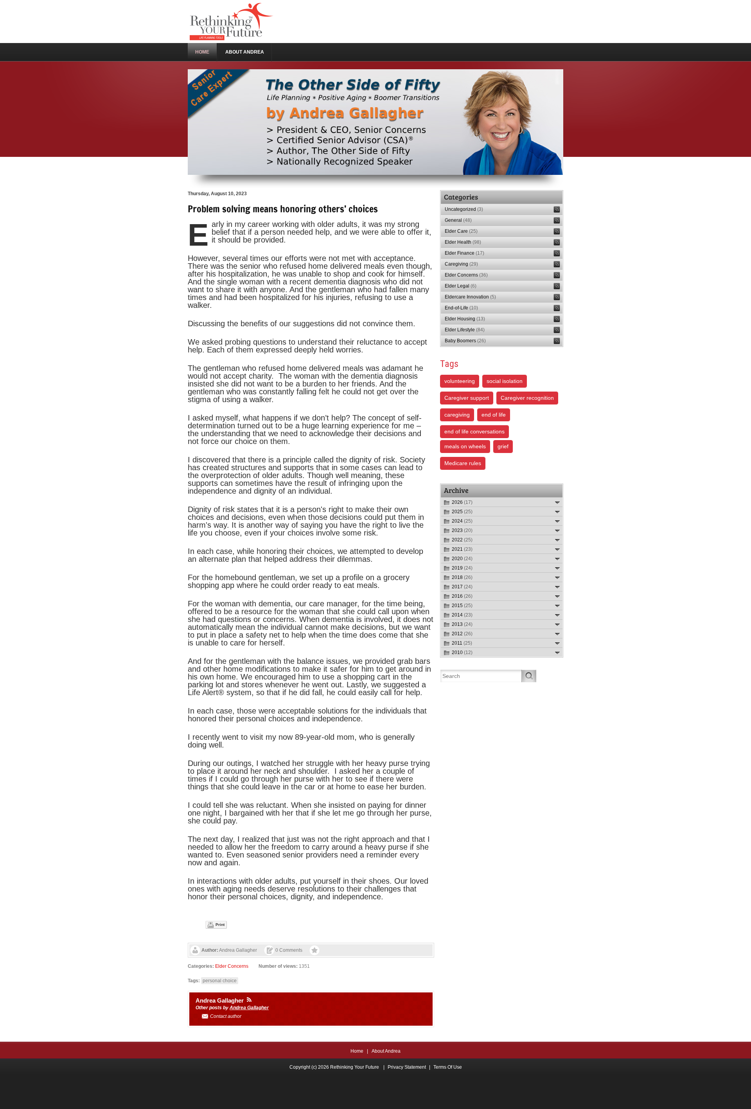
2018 (462, 577)
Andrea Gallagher (238, 950)
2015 (462, 605)
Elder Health (463, 242)
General (458, 220)
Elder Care (461, 231)
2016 (462, 596)
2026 (462, 502)
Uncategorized (464, 209)
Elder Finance (464, 253)
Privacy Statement (407, 1067)
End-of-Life (461, 308)
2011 (462, 643)
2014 (462, 615)
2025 (462, 511)
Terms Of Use (447, 1067)
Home (356, 1051)
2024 (462, 521)
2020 (462, 558)
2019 (462, 568)
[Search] (529, 676)
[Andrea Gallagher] (249, 999)
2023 (462, 530)
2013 (462, 624)
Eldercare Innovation (470, 297)
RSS (556, 209)
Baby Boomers (465, 340)
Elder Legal (460, 286)
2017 (462, 587)
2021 (462, 549)
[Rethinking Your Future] (232, 21)
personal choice (220, 980)
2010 (462, 652)
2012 (462, 633)
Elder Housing (465, 319)
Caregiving (461, 264)
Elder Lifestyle (465, 330)
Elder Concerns (231, 966)
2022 (462, 540)
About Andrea (386, 1051)
